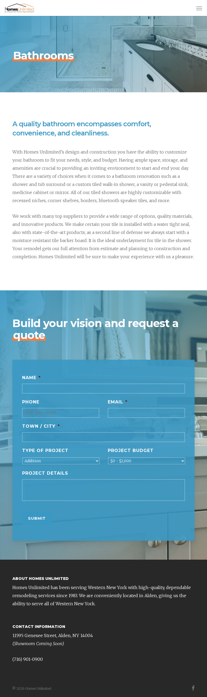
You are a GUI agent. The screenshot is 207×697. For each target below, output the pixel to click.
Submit (37, 518)
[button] (199, 8)
